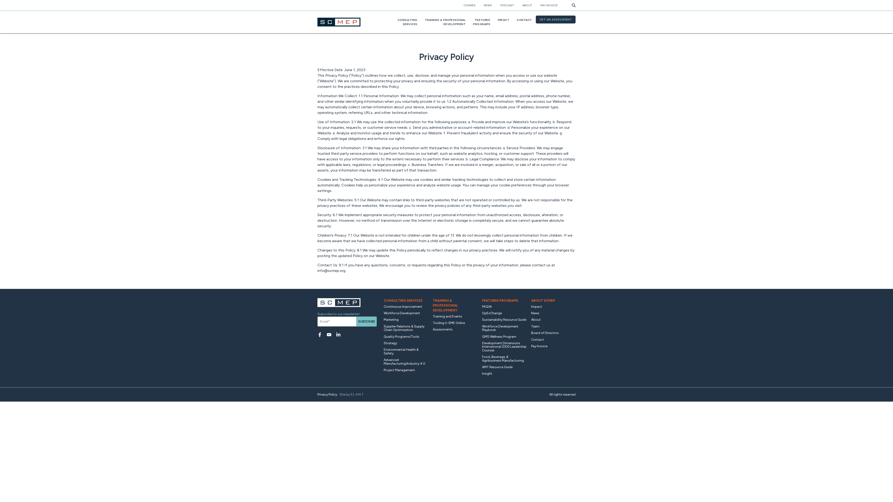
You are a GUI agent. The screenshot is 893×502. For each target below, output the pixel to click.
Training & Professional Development (445, 305)
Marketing (391, 320)
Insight (487, 374)
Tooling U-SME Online (449, 323)
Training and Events (447, 316)
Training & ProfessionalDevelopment (445, 22)
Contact (524, 20)
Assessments (443, 329)
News (488, 5)
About (527, 5)
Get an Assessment (556, 19)
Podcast (507, 5)
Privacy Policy (327, 394)
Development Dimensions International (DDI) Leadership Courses (504, 346)
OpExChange (492, 313)
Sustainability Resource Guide (504, 320)
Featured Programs (500, 301)
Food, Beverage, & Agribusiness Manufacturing (503, 358)
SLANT (357, 394)
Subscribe (366, 321)
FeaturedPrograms (481, 22)
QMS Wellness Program (499, 337)
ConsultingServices (407, 22)
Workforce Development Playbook (500, 328)
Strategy (390, 343)
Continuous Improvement (403, 307)
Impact (503, 20)
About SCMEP (543, 301)
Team (535, 326)
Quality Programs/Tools (401, 337)
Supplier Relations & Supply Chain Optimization (404, 328)
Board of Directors (545, 333)
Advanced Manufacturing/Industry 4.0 (404, 361)
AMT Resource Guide (497, 367)
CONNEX (469, 5)
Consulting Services (403, 301)
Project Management (399, 370)
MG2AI (487, 307)
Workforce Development (402, 313)
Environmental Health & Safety (401, 351)
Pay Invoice (549, 5)
